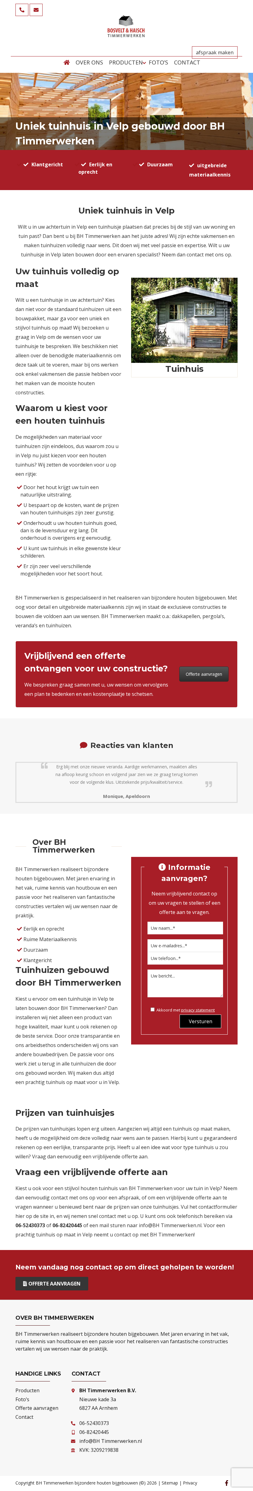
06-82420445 (94, 1432)
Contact (24, 1417)
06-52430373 (94, 1423)
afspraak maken (215, 52)
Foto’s (22, 1399)
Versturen (200, 1021)
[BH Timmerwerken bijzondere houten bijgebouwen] (126, 35)
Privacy (190, 1483)
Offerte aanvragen (204, 674)
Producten (27, 1390)
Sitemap (170, 1483)
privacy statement (198, 1010)
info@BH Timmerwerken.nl (170, 1225)
